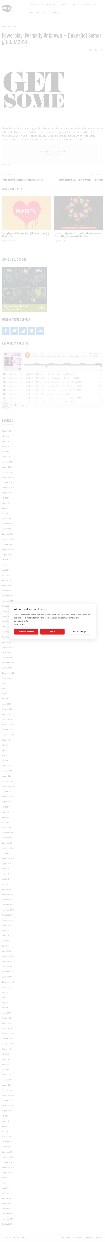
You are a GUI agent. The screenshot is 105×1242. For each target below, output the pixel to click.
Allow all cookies (26, 632)
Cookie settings (79, 632)
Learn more (19, 624)
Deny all (52, 632)
